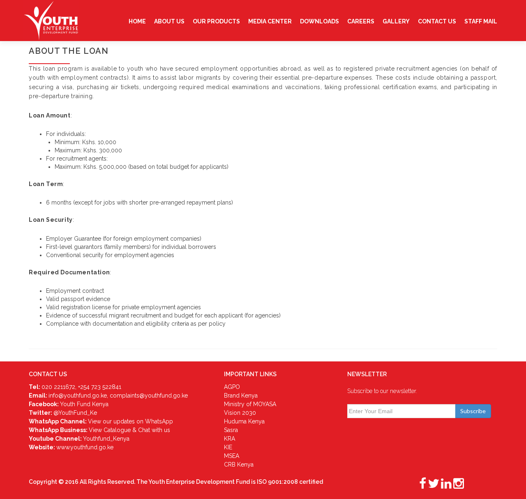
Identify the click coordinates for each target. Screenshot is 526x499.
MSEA (231, 456)
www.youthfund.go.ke (84, 447)
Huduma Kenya (244, 421)
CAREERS (360, 21)
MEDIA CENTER (270, 21)
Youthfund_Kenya (106, 438)
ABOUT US (169, 21)
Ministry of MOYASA (250, 404)
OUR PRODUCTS (216, 21)
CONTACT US (437, 21)
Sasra (231, 430)
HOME (137, 21)
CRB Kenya (239, 464)
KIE (228, 447)
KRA (229, 438)
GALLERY (396, 21)
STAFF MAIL (480, 21)
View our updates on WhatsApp (130, 421)
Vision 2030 (240, 412)
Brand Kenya (241, 395)
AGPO (232, 387)
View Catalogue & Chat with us (129, 430)
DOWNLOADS (319, 21)
